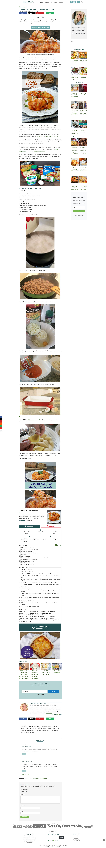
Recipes (41, 2)
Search (72, 41)
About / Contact (54, 2)
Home (20, 6)
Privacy (76, 838)
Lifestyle (47, 2)
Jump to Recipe (40, 17)
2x (57, 545)
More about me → (79, 35)
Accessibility (76, 839)
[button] (20, 520)
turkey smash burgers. (50, 136)
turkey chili (39, 136)
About (76, 835)
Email (22, 811)
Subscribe (61, 2)
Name (22, 805)
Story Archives (76, 840)
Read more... (49, 713)
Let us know (39, 628)
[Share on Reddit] (1, 424)
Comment (23, 794)
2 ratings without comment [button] (40, 778)
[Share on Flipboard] (1, 428)
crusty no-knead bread (39, 151)
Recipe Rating (24, 789)
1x (55, 545)
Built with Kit (40, 695)
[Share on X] (1, 419)
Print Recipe (30, 526)
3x (60, 545)
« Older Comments (25, 774)
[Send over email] (1, 426)
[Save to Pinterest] (1, 421)
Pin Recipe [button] (51, 526)
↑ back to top (53, 831)
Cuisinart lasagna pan (33, 419)
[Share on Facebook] (1, 417)
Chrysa (21, 512)
